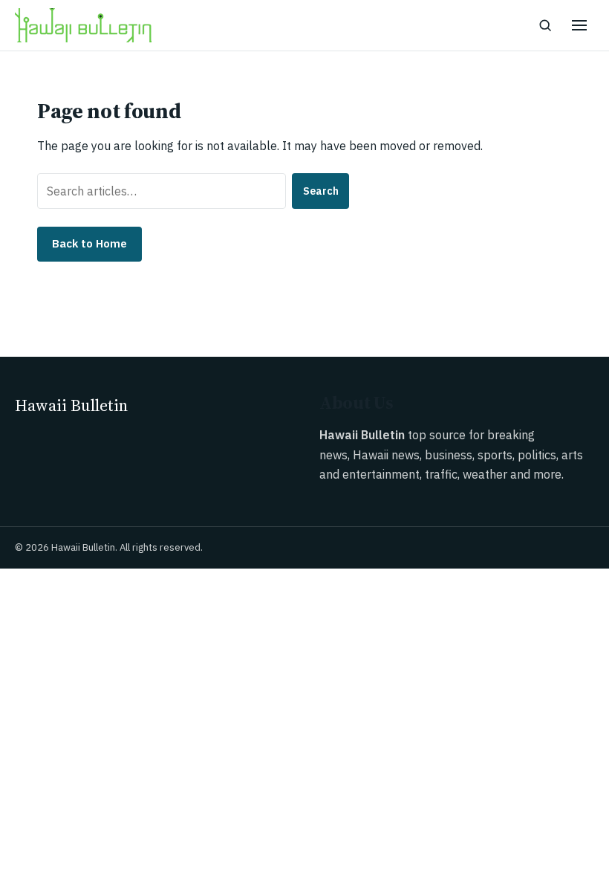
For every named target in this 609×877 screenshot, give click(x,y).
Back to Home (89, 243)
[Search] (545, 25)
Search (321, 191)
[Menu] (579, 25)
